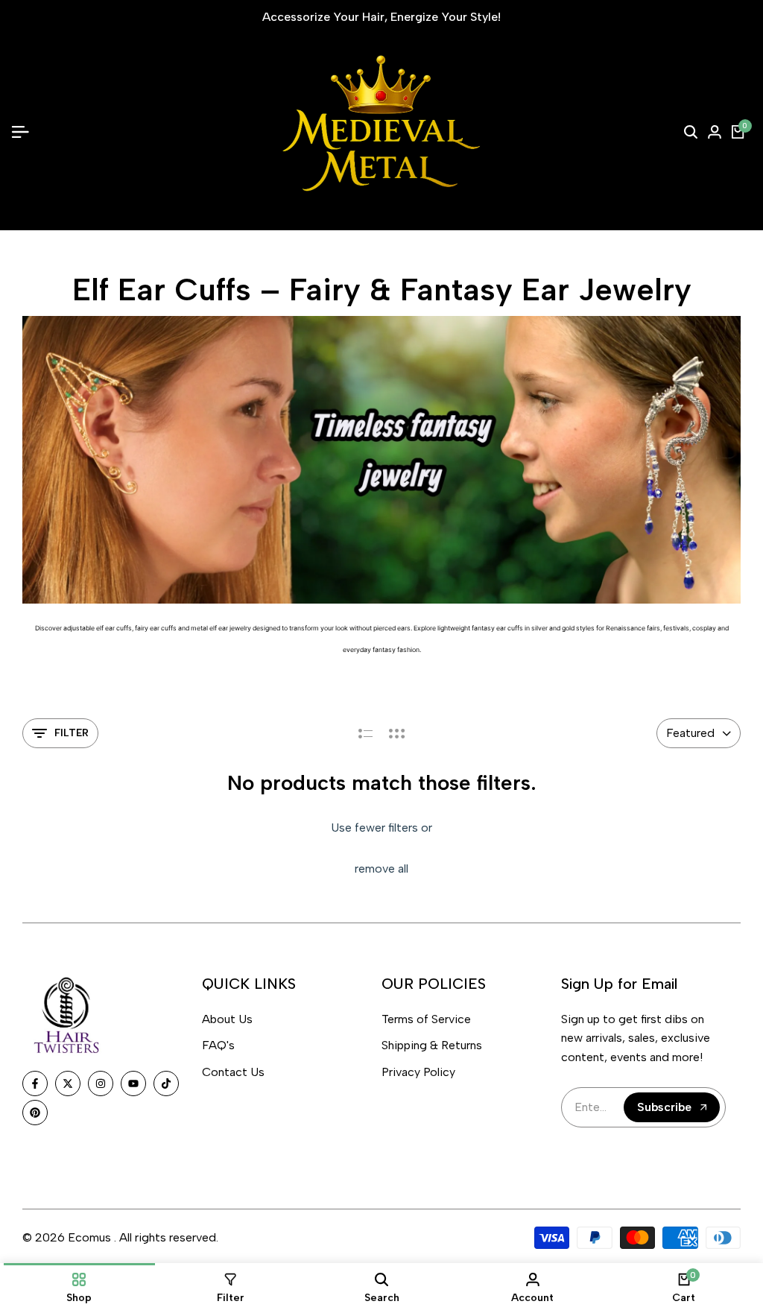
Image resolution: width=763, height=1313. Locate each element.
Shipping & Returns (432, 1045)
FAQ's (218, 1045)
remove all (381, 868)
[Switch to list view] (365, 733)
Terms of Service (426, 1019)
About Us (227, 1019)
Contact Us (233, 1072)
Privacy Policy (418, 1072)
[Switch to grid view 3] (397, 733)
